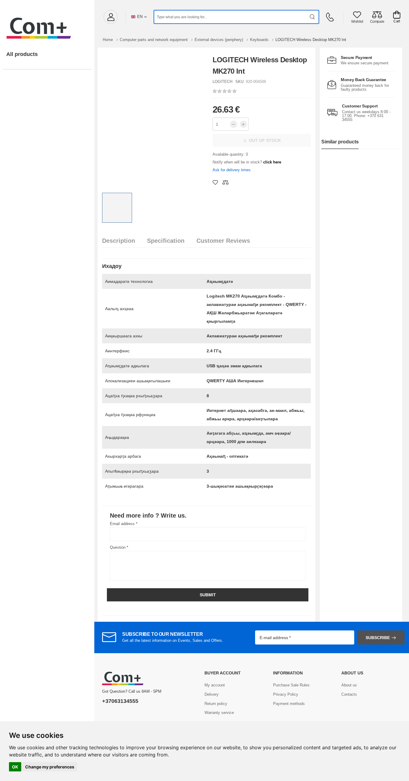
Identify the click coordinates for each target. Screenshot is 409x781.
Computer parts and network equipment (154, 39)
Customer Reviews (223, 240)
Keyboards (260, 39)
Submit (208, 594)
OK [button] (15, 766)
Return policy (216, 703)
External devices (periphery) (219, 39)
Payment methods (289, 703)
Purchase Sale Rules (291, 685)
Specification (165, 240)
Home (108, 39)
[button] (110, 17)
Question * (119, 547)
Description (118, 240)
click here (272, 162)
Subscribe (378, 637)
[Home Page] (47, 22)
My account (215, 685)
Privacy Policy (285, 694)
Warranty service (219, 712)
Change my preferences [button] (49, 766)
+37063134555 (120, 701)
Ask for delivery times (232, 170)
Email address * (123, 523)
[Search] (312, 17)
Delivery (212, 694)
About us (349, 685)
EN (140, 16)
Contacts (349, 694)
